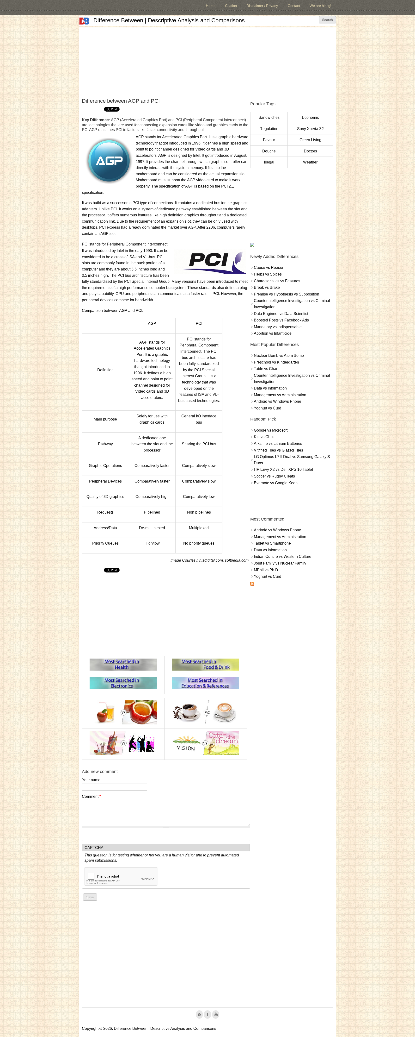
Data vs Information (270, 388)
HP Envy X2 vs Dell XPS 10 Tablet (283, 469)
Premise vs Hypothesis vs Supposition (286, 294)
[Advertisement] (207, 61)
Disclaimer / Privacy (262, 6)
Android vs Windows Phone (277, 401)
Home (210, 6)
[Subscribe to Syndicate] (252, 584)
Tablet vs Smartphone (272, 543)
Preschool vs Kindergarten (276, 362)
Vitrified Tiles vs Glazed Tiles (278, 450)
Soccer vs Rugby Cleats (274, 476)
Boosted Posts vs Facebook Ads (281, 320)
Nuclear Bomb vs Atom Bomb (279, 355)
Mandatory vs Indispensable (278, 327)
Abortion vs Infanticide (273, 333)
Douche (269, 151)
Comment (91, 796)
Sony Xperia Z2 (310, 129)
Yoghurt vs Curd (267, 408)
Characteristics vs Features (277, 281)
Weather (310, 162)
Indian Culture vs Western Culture (282, 556)
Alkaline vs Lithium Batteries (278, 443)
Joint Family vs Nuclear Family (280, 563)
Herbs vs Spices (268, 274)
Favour (269, 140)
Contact (294, 6)
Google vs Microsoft (270, 430)
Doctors (310, 151)
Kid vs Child (264, 437)
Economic (310, 117)
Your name (91, 780)
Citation (231, 6)
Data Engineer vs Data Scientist (281, 314)
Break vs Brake (267, 287)
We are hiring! (320, 6)
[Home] (84, 21)
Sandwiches (269, 117)
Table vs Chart (266, 369)
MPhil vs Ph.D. (266, 570)
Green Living (310, 140)
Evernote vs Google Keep (276, 483)
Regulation (269, 129)
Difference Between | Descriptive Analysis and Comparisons (169, 20)
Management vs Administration (280, 395)
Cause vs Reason (269, 267)
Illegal (269, 162)
